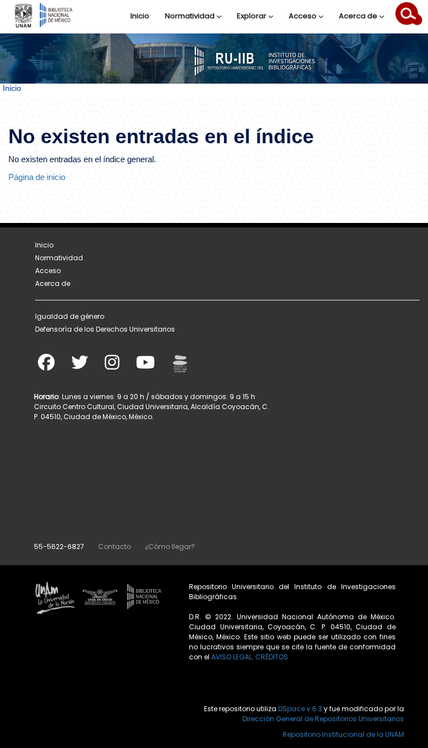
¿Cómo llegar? (170, 546)
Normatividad (190, 16)
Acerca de (359, 16)
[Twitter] (79, 366)
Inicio (139, 16)
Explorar (252, 16)
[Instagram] (112, 366)
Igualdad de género (69, 316)
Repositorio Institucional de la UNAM (343, 734)
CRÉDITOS (271, 657)
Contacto (114, 546)
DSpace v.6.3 (300, 708)
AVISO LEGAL (231, 657)
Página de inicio (36, 177)
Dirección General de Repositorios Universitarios (323, 718)
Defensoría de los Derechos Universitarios (105, 329)
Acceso (303, 16)
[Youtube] (145, 366)
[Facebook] (46, 366)
